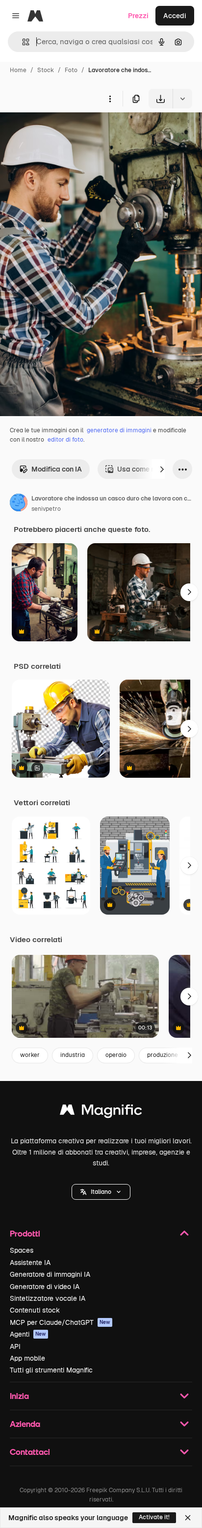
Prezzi (138, 15)
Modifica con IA (56, 469)
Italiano (101, 1192)
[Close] (188, 1518)
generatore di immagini (119, 430)
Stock (45, 70)
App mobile (27, 1358)
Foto (71, 70)
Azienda (25, 1424)
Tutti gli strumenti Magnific (51, 1370)
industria (72, 1055)
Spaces (21, 1250)
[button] (101, 1192)
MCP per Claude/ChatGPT (60, 1322)
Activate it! (154, 1517)
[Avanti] (162, 469)
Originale (64, 131)
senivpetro (46, 509)
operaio (115, 1055)
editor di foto (65, 440)
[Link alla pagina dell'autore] (18, 504)
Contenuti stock (35, 1310)
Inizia (19, 1396)
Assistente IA (30, 1262)
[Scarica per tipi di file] (182, 98)
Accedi (174, 15)
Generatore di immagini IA (50, 1274)
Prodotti (25, 1233)
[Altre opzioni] (110, 98)
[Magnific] (101, 1112)
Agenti (28, 1334)
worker (30, 1055)
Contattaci (30, 1452)
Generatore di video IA (44, 1286)
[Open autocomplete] (21, 42)
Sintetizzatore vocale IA (47, 1298)
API (15, 1346)
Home (18, 70)
